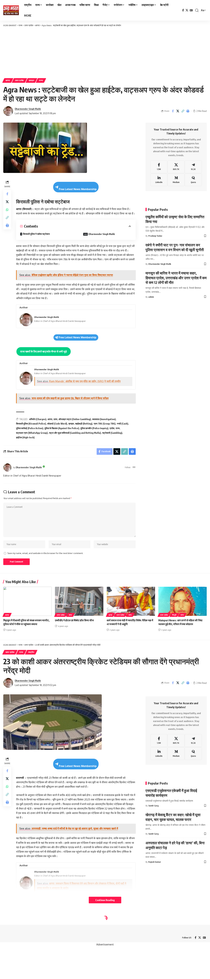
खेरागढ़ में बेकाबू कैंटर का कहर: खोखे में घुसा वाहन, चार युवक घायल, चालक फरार (173, 817)
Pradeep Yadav (155, 235)
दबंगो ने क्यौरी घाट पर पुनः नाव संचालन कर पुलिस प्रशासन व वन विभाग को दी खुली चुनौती (175, 247)
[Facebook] (183, 10)
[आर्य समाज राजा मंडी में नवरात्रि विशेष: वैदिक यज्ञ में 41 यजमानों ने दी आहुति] (131, 601)
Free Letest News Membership (78, 189)
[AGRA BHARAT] (11, 10)
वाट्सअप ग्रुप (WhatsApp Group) (32, 432)
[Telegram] (193, 166)
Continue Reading (105, 900)
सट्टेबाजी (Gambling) (112, 432)
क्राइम (31, 80)
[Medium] (176, 179)
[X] (187, 10)
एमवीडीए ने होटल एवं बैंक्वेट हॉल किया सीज (74, 620)
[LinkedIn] (159, 179)
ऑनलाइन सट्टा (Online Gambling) (75, 419)
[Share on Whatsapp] (7, 210)
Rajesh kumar (154, 862)
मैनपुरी (174, 615)
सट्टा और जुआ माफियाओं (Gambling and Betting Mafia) (75, 432)
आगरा (8, 80)
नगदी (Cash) (122, 423)
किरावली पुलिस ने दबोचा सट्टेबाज (36, 233)
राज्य (41, 80)
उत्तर (55, 419)
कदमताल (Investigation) (104, 419)
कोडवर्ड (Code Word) (57, 423)
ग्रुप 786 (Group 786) (105, 423)
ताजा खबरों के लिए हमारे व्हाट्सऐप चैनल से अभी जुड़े (43, 351)
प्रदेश (112, 428)
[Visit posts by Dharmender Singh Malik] (7, 467)
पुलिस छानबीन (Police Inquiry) (94, 428)
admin (151, 296)
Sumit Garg (153, 805)
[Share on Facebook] (172, 111)
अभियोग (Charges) (37, 419)
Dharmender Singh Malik (28, 108)
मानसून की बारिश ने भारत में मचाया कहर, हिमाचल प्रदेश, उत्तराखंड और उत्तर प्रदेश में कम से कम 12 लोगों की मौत (176, 278)
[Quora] (193, 179)
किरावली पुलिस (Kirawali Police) (31, 423)
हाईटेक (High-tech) (25, 437)
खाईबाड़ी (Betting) (83, 423)
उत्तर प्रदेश (19, 80)
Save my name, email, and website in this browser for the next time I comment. (45, 553)
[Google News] (191, 10)
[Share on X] (178, 111)
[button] (197, 10)
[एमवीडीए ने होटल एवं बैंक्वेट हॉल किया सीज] (79, 601)
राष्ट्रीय (31, 652)
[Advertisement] (105, 52)
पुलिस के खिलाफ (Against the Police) (61, 428)
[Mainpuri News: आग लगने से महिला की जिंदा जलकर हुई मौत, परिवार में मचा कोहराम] (182, 601)
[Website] (134, 467)
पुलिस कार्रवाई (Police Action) (29, 428)
